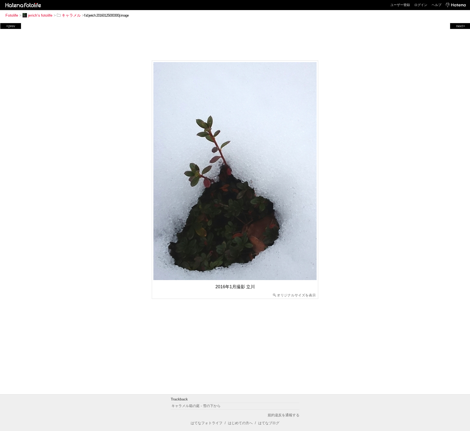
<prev (10, 26)
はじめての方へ (240, 423)
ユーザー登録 (400, 5)
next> (460, 26)
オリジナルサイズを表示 (296, 295)
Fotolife (11, 15)
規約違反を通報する (283, 415)
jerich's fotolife (40, 15)
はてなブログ (268, 423)
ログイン (420, 5)
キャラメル (71, 15)
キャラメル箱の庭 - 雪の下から (196, 406)
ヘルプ (436, 5)
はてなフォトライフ (206, 423)
